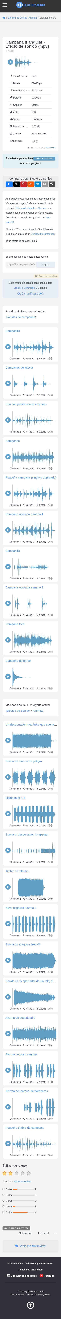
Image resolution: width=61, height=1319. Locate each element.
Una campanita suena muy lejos (26, 404)
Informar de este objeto (47, 276)
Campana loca (14, 624)
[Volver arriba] (30, 1308)
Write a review (22, 1181)
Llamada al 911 (15, 797)
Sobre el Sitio (15, 1263)
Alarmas (41, 208)
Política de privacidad (31, 1269)
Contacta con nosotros (24, 1276)
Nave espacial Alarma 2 (20, 907)
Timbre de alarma (17, 871)
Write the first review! (32, 1245)
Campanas (12, 440)
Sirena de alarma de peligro (23, 761)
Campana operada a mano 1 (24, 514)
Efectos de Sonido (25, 208)
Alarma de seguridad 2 (20, 1017)
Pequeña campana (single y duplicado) (30, 477)
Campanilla (12, 330)
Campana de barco (18, 660)
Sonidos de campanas (42, 234)
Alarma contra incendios (21, 1054)
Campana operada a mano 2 (24, 587)
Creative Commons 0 (25, 287)
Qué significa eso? (30, 293)
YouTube (49, 1276)
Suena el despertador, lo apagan (26, 834)
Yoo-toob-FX (50, 148)
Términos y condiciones (39, 1263)
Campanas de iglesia (19, 367)
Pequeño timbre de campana (24, 1127)
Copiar (44, 264)
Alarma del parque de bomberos (26, 1091)
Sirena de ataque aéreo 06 (23, 944)
